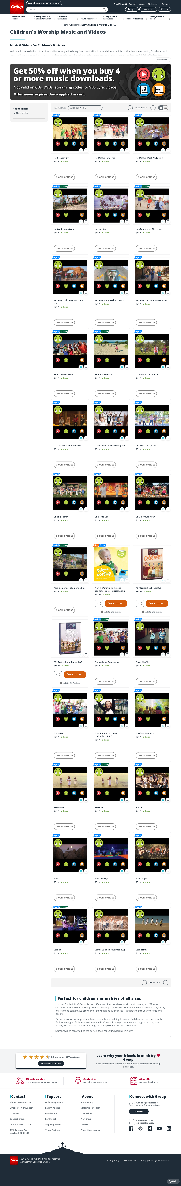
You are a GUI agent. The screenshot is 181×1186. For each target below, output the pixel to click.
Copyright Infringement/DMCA (155, 1160)
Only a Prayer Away (145, 516)
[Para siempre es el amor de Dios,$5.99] (70, 564)
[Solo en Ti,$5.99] (70, 926)
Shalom (139, 807)
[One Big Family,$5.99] (70, 493)
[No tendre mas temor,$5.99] (70, 205)
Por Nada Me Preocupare (107, 662)
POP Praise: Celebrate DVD (148, 588)
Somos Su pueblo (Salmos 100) (110, 949)
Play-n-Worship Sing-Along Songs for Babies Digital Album (110, 589)
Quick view (81, 150)
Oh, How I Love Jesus (146, 445)
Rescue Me (59, 807)
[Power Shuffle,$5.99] (152, 638)
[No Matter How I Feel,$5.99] (111, 134)
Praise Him (59, 733)
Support (132, 4)
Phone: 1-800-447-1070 (21, 1102)
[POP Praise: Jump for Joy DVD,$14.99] (70, 638)
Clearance (166, 4)
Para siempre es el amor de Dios (69, 588)
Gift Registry (153, 4)
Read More (162, 59)
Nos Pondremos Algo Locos (149, 229)
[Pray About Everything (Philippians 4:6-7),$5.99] (111, 710)
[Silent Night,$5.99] (152, 855)
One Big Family (61, 516)
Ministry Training (134, 19)
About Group (87, 1102)
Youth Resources (88, 19)
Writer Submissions (90, 1130)
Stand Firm (141, 949)
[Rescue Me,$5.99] (70, 784)
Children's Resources (62, 17)
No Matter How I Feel (105, 158)
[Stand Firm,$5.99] (152, 926)
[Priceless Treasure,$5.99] (152, 710)
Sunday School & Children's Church (42, 17)
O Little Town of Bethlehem (67, 445)
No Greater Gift (61, 158)
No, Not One (101, 229)
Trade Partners (52, 1130)
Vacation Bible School (18, 17)
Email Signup (119, 4)
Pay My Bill (50, 1119)
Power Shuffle (142, 662)
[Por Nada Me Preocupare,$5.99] (111, 638)
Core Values (86, 1113)
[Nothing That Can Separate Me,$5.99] (152, 277)
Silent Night (142, 878)
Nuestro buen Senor (64, 374)
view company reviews (51, 1063)
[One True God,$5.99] (111, 493)
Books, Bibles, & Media (156, 17)
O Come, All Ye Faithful (147, 374)
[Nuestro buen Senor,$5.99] (70, 351)
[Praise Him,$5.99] (70, 710)
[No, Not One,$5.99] (111, 205)
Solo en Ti (58, 949)
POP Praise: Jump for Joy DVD (68, 662)
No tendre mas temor (64, 229)
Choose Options (64, 177)
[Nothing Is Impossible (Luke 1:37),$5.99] (111, 277)
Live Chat (14, 1113)
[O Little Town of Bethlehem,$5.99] (70, 422)
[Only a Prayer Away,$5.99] (152, 493)
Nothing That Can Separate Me (151, 300)
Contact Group (17, 1119)
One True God (101, 516)
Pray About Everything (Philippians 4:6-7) (106, 735)
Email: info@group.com (21, 1107)
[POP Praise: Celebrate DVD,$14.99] (152, 564)
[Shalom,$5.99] (152, 784)
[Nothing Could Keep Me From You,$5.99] (70, 277)
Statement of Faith (90, 1107)
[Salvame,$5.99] (111, 784)
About (142, 4)
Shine (56, 878)
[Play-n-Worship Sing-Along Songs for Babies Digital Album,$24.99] (111, 564)
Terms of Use (130, 1160)
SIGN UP (138, 1111)
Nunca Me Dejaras (104, 374)
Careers (84, 1124)
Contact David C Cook (20, 1124)
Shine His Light (102, 878)
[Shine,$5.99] (70, 855)
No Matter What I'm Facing (149, 158)
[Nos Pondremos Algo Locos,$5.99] (152, 205)
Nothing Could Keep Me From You (68, 302)
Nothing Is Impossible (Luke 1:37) (111, 300)
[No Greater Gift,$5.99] (70, 134)
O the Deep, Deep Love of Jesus (110, 445)
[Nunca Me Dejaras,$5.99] (111, 351)
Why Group (86, 1119)
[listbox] (90, 108)
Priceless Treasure (145, 733)
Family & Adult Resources (110, 17)
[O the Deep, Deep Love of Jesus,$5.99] (111, 422)
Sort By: (74, 107)
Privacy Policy (113, 1160)
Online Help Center (54, 1102)
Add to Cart (117, 603)
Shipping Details (53, 1124)
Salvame (99, 807)
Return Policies (52, 1107)
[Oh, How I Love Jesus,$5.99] (152, 422)
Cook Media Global (41, 1161)
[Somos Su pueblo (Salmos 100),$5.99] (111, 926)
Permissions (51, 1113)
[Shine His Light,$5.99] (111, 855)
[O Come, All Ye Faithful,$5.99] (152, 351)
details (57, 3)
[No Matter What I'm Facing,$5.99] (152, 134)
